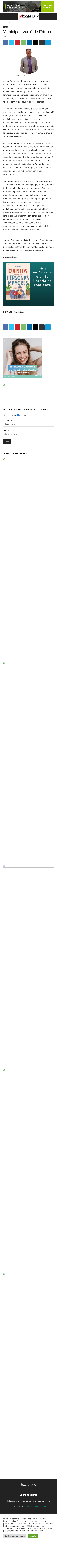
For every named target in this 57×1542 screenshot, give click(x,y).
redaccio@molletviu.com (35, 1506)
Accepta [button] (32, 1536)
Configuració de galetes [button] (15, 1536)
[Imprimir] (42, 42)
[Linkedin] (29, 42)
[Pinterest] (17, 42)
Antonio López (19, 312)
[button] (4, 16)
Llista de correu (9, 415)
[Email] (35, 42)
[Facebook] (5, 42)
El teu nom (7, 420)
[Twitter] (11, 42)
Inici (4, 23)
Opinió (10, 23)
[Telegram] (48, 42)
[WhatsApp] (23, 42)
